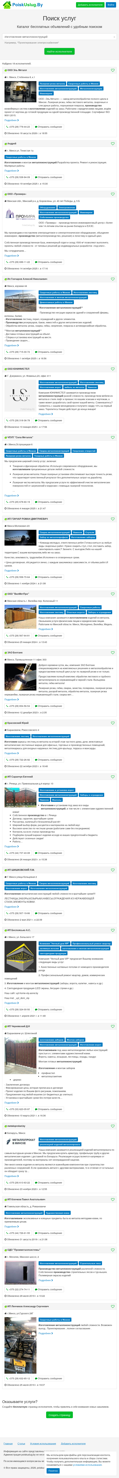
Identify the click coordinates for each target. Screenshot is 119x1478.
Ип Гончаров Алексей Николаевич (27, 279)
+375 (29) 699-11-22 (19, 262)
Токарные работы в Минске (48, 455)
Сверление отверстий (84, 450)
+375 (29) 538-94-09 (19, 177)
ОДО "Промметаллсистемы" (23, 1249)
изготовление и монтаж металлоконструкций (85, 948)
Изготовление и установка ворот (57, 789)
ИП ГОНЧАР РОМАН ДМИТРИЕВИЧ (27, 518)
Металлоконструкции (91, 88)
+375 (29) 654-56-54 (19, 706)
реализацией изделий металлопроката (60, 1144)
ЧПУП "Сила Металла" (20, 437)
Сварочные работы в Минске (83, 83)
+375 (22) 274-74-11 (19, 1289)
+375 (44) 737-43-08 (19, 853)
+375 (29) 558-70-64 (19, 577)
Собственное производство (54, 217)
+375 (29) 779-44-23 (19, 126)
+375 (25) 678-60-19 (19, 502)
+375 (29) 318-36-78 (19, 420)
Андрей (11, 143)
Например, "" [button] (32, 42)
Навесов (92, 387)
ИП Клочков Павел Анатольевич (26, 1199)
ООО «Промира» (16, 194)
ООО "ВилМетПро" (18, 593)
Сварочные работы (90, 607)
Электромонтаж (67, 207)
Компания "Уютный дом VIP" (54, 943)
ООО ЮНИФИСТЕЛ (18, 368)
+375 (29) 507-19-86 (19, 913)
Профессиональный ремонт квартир (92, 943)
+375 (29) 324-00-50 (19, 1009)
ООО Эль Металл (17, 70)
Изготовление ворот (50, 387)
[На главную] (7, 5)
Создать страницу (59, 1415)
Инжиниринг (46, 93)
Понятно (53, 1470)
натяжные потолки (49, 948)
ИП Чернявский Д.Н (18, 1026)
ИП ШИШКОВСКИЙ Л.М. (21, 869)
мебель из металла (74, 387)
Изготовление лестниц (85, 292)
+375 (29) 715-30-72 (19, 351)
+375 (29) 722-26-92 (19, 759)
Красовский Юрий (18, 722)
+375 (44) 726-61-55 (19, 1233)
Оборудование (47, 207)
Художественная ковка (57, 1212)
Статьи (21, 1443)
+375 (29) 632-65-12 (19, 1378)
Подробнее (10, 120)
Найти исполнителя (59, 51)
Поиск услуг (59, 17)
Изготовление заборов (83, 537)
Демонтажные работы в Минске (56, 302)
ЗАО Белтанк (14, 652)
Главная (8, 1443)
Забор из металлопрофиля (54, 537)
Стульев (89, 532)
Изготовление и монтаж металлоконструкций (63, 297)
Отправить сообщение (49, 126)
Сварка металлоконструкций (54, 450)
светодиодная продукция (53, 953)
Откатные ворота (76, 612)
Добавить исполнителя (90, 4)
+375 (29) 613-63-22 (19, 1182)
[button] (112, 70)
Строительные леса (90, 1263)
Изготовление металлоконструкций (58, 88)
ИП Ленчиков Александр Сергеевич (28, 1306)
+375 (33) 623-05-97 (19, 1109)
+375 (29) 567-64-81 (19, 635)
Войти (111, 4)
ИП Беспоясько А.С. (19, 930)
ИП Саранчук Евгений (20, 776)
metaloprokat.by (16, 1126)
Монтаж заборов (75, 1039)
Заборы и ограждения (99, 612)
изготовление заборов (51, 1039)
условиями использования (87, 1464)
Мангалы (56, 799)
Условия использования (43, 1443)
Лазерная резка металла (52, 83)
